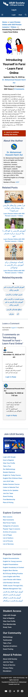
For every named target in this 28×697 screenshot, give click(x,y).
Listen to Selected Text (11, 487)
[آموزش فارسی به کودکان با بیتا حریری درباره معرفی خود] (14, 223)
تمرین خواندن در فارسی (14, 294)
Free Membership (9, 499)
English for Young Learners (12, 561)
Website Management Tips (12, 589)
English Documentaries (11, 558)
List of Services (8, 544)
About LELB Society (10, 659)
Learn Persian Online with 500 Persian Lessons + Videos (12, 24)
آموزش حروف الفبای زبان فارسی (13, 592)
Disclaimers (7, 671)
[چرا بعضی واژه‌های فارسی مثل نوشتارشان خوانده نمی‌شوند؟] (14, 197)
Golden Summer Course (11, 484)
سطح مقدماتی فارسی (14, 309)
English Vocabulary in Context (13, 567)
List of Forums (8, 541)
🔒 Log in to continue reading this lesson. (11, 133)
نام (18, 314)
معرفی (11, 314)
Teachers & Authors (10, 646)
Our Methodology (9, 469)
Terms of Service (9, 665)
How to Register (8, 460)
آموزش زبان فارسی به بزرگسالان (13, 601)
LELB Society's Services (11, 582)
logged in (14, 327)
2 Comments (19, 89)
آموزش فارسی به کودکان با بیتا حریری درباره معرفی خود (14, 233)
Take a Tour (7, 466)
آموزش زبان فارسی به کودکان (12, 598)
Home (4, 22)
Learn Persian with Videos (12, 579)
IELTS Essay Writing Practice (13, 573)
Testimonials (7, 640)
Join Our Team (8, 493)
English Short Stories (10, 570)
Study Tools (7, 627)
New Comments (8, 520)
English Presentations (10, 564)
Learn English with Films (11, 576)
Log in (14, 10)
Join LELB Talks (8, 481)
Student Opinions (9, 472)
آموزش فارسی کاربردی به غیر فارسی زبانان (14, 288)
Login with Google (9, 457)
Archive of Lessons (9, 532)
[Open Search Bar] (25, 15)
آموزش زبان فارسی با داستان (11, 595)
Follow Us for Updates (10, 490)
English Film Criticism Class (12, 478)
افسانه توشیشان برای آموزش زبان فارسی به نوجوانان (14, 265)
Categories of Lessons (11, 526)
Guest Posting (8, 496)
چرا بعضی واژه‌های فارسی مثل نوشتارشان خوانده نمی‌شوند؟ (14, 208)
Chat (20, 15)
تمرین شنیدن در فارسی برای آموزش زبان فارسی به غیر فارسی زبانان (14, 302)
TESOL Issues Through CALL (13, 586)
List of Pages (7, 535)
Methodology (8, 637)
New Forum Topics (9, 523)
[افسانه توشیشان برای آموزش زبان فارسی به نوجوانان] (14, 251)
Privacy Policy (8, 668)
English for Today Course (12, 475)
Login (14, 15)
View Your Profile (9, 463)
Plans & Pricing (8, 502)
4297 (17, 182)
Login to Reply (10, 377)
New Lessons (7, 517)
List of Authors (8, 538)
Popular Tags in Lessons (11, 529)
